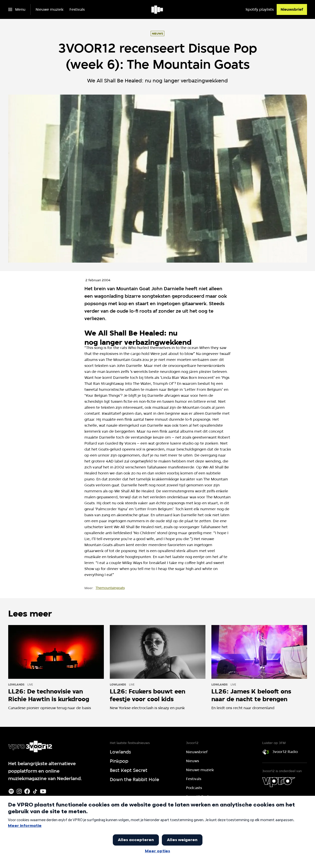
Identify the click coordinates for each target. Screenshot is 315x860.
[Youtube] (43, 791)
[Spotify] (11, 791)
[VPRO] (278, 782)
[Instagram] (19, 791)
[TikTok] (35, 791)
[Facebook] (27, 791)
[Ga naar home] (157, 9)
